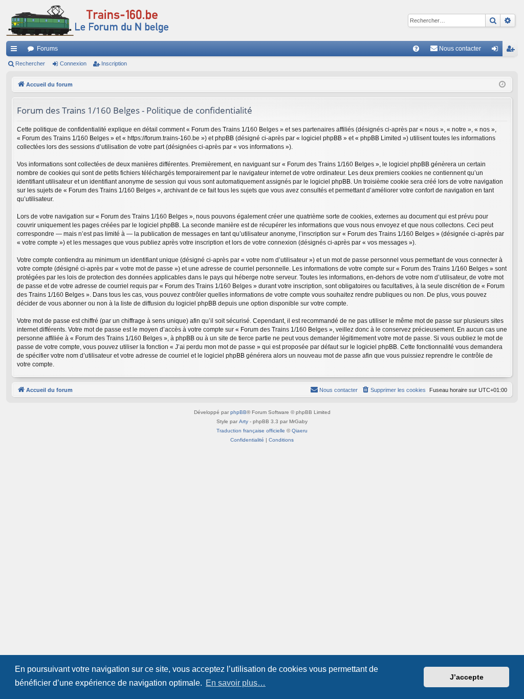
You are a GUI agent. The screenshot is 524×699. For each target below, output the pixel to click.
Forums (47, 48)
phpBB (238, 412)
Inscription (114, 63)
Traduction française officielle (250, 430)
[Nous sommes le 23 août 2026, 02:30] (502, 85)
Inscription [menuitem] (512, 50)
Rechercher (30, 63)
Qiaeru (300, 430)
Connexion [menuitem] (497, 50)
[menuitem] (416, 48)
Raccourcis (15, 50)
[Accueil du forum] (87, 20)
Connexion (73, 63)
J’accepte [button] (467, 677)
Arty (243, 421)
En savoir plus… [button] (236, 683)
